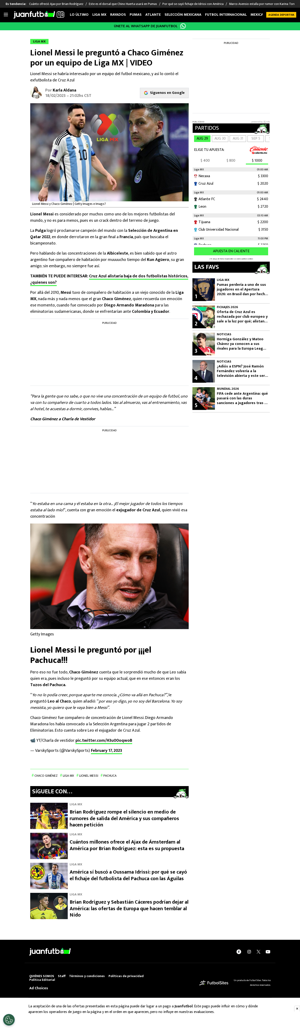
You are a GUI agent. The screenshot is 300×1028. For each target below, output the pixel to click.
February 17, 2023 (106, 750)
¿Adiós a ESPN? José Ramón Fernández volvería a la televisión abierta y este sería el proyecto (242, 371)
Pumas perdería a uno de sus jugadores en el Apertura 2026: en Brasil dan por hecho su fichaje (242, 290)
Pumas (136, 14)
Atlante (153, 14)
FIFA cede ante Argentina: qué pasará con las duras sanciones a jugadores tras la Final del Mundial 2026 (242, 398)
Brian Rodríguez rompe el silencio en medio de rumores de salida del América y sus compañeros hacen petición (124, 818)
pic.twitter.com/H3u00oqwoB (103, 740)
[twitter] (258, 952)
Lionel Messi (88, 775)
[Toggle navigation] (6, 15)
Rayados (118, 14)
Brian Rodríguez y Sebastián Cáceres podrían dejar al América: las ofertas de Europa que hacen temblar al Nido (129, 908)
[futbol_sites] (213, 982)
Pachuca (109, 775)
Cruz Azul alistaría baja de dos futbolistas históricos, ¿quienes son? (109, 279)
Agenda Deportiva (281, 14)
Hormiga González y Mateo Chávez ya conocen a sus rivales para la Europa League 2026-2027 (242, 344)
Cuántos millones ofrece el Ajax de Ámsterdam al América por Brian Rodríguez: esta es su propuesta (127, 845)
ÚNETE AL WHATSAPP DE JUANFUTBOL (146, 26)
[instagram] (249, 952)
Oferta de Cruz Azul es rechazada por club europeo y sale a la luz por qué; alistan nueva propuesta (242, 317)
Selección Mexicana (183, 14)
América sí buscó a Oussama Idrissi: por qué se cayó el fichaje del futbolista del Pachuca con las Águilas (128, 875)
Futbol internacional (226, 14)
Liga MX (99, 14)
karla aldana (64, 90)
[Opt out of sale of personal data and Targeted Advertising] (9, 1020)
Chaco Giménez (46, 775)
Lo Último (79, 14)
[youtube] (268, 952)
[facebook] (239, 952)
